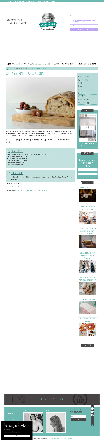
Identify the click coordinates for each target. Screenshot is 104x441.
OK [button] (16, 435)
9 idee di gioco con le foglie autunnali (87, 320)
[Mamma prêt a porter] (32, 21)
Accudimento (42, 64)
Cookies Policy (70, 438)
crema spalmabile (26, 190)
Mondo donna (65, 64)
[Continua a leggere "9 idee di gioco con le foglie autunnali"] (87, 329)
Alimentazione (10, 64)
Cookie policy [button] (8, 432)
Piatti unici (82, 93)
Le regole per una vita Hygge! (87, 187)
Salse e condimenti (25, 69)
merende (44, 190)
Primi (80, 86)
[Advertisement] (52, 50)
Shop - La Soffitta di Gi (87, 143)
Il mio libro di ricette (85, 76)
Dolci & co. (81, 96)
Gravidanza (33, 64)
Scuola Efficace (92, 64)
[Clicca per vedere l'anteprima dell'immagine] (40, 103)
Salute (50, 64)
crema (18, 190)
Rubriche (80, 64)
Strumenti (73, 64)
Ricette (18, 64)
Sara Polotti (16, 187)
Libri (85, 64)
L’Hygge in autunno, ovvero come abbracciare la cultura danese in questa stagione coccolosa (87, 231)
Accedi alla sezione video (52, 399)
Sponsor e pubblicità (13, 419)
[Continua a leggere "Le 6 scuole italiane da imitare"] (87, 307)
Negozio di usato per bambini (87, 145)
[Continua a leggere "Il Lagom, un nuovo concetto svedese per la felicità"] (87, 217)
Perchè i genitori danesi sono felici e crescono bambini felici (87, 278)
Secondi (80, 89)
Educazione (56, 64)
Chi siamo (8, 1)
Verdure (80, 83)
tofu (34, 190)
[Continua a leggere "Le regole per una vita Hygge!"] (87, 195)
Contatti (48, 1)
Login (53, 1)
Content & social (30, 1)
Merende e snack (83, 79)
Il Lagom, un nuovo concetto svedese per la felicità (87, 208)
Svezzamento (25, 64)
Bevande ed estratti (84, 99)
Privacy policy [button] (16, 432)
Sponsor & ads (41, 1)
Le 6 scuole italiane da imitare (87, 299)
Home (12, 69)
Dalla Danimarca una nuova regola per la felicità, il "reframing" (87, 255)
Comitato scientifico (18, 1)
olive (39, 190)
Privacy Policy (63, 438)
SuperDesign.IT (57, 438)
